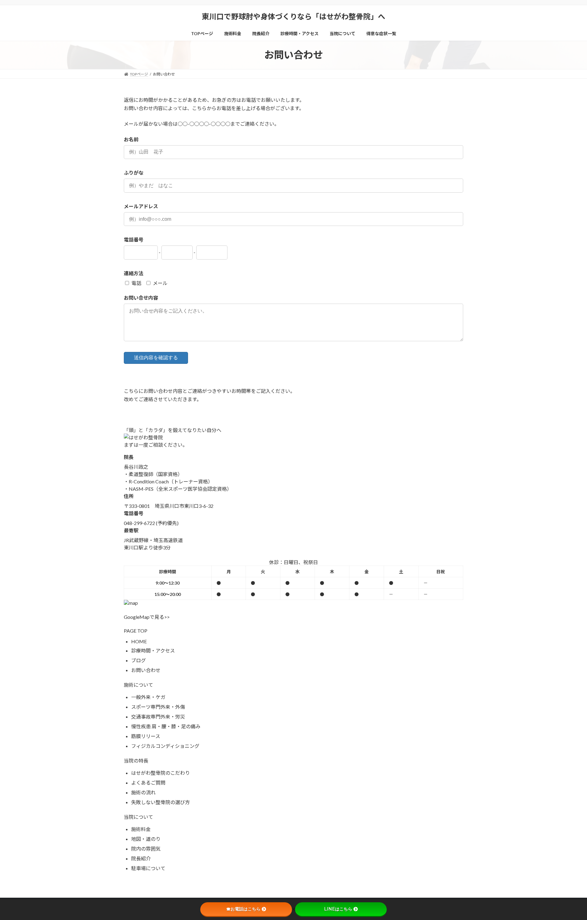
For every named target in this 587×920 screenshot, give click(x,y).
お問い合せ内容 (141, 298)
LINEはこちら (338, 909)
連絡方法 (133, 273)
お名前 (131, 139)
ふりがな (133, 173)
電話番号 (133, 239)
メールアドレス (141, 206)
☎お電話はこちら (243, 909)
